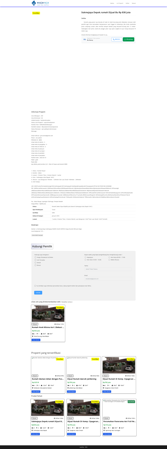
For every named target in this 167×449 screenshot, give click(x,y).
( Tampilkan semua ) (66, 302)
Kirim (38, 293)
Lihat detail (36, 340)
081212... (118, 39)
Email (86, 275)
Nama (86, 266)
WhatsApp (129, 39)
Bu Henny (90, 40)
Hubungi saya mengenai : (41, 255)
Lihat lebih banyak (37, 235)
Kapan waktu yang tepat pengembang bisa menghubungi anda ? (103, 255)
